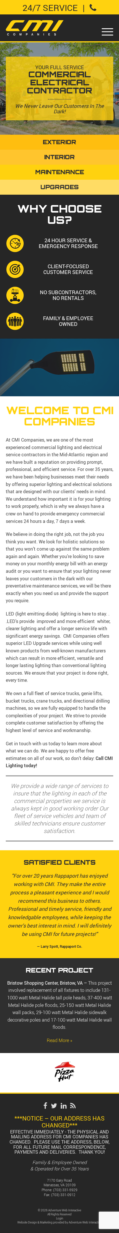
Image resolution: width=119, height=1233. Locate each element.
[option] (59, 1073)
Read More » (59, 1040)
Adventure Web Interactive (85, 1222)
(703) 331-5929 (65, 1189)
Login (59, 1218)
